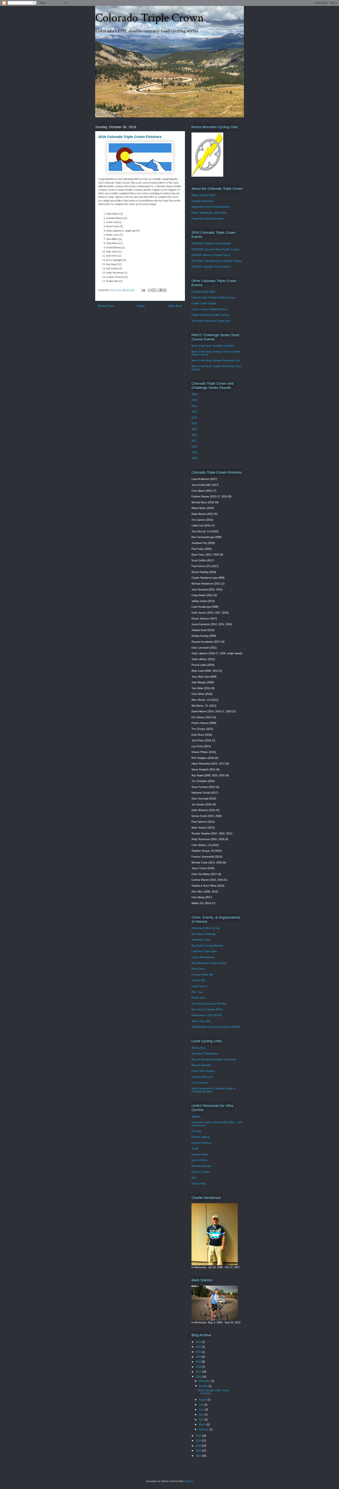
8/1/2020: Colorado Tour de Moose (211, 266)
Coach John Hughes (202, 1071)
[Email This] (150, 290)
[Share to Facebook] (161, 290)
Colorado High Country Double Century (213, 297)
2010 (194, 400)
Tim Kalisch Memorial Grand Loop (210, 320)
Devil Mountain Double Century (209, 963)
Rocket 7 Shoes (200, 1171)
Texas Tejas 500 (200, 1021)
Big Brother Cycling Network (207, 945)
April (202, 1419)
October (204, 1386)
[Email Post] (143, 290)
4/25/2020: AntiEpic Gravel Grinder (211, 243)
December (205, 1380)
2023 (199, 1341)
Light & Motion (199, 1160)
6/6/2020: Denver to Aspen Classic (211, 255)
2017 (194, 440)
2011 (194, 406)
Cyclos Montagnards (203, 957)
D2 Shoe (196, 1131)
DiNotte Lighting (200, 1136)
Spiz (194, 1177)
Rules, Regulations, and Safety (209, 212)
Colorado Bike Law (202, 1076)
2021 (199, 1351)
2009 (194, 394)
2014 (194, 423)
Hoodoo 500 (198, 980)
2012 (194, 411)
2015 (194, 429)
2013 (194, 417)
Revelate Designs (201, 1166)
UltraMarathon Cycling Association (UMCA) (215, 1026)
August (203, 1399)
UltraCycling (198, 1183)
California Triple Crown (204, 951)
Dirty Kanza (198, 968)
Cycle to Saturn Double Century (209, 309)
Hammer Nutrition (201, 1142)
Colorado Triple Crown (149, 18)
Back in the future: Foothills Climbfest (212, 345)
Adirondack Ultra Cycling (205, 928)
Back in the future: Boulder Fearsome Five (215, 360)
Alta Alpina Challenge (203, 934)
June (202, 1409)
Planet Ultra (198, 997)
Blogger (188, 1481)
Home (141, 306)
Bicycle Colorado (201, 1065)
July (201, 1404)
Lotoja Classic (199, 986)
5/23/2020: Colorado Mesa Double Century (215, 249)
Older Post (175, 306)
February (204, 1429)
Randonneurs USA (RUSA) (206, 1015)
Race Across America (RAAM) (208, 1003)
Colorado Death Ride (203, 291)
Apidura (195, 1116)
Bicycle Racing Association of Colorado (213, 1059)
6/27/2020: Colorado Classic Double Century (216, 260)
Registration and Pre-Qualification (210, 206)
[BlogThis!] (154, 290)
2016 (194, 435)
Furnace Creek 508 (202, 974)
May (201, 1414)
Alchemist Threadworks (204, 1053)
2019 (194, 452)
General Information (202, 201)
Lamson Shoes (200, 1154)
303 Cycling (198, 1047)
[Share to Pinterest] (165, 290)
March (203, 1424)
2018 (194, 446)
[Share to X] (157, 290)
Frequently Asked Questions (207, 218)
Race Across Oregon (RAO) (207, 1009)
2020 (194, 458)
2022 (199, 1346)
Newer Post (106, 306)
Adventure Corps (201, 939)
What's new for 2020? (203, 195)
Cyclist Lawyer (199, 1082)
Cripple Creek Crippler (203, 303)
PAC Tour (196, 992)
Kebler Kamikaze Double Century (210, 314)
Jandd (194, 1148)
